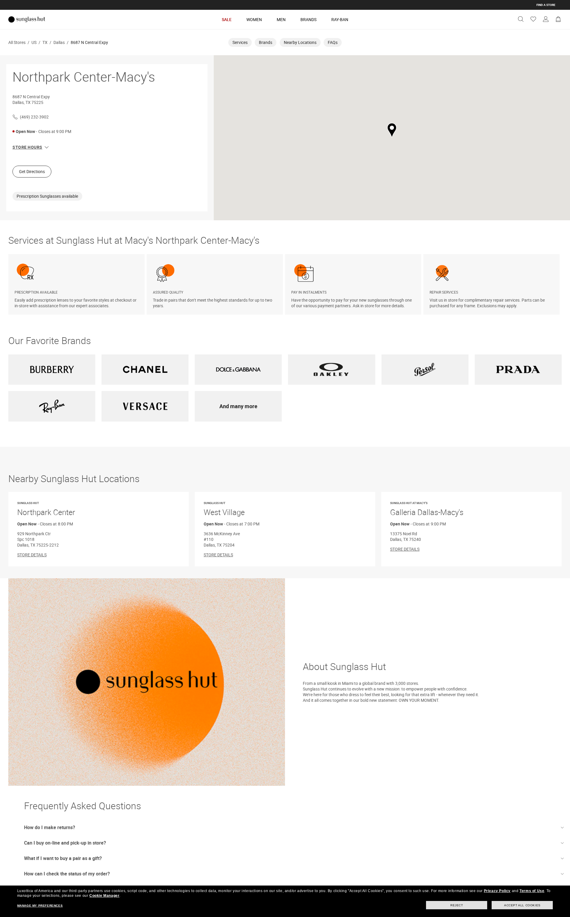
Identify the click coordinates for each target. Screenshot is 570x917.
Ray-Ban (339, 19)
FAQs (333, 42)
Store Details (32, 555)
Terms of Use (532, 891)
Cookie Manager (104, 896)
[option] (77, 284)
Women (254, 19)
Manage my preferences (40, 905)
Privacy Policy (497, 891)
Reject (456, 905)
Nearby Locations (300, 42)
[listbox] (285, 284)
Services (240, 42)
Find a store (545, 5)
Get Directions (32, 171)
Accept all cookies (522, 905)
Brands (308, 19)
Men (281, 19)
